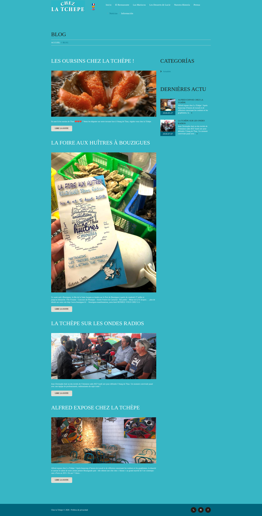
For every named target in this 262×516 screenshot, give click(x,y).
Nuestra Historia (182, 5)
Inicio (108, 5)
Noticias (113, 13)
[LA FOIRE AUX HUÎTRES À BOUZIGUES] (103, 222)
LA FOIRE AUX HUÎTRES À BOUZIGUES (100, 143)
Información (127, 13)
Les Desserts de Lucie (159, 5)
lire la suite (62, 128)
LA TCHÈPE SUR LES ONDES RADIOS (97, 323)
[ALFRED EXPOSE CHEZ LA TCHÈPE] (103, 440)
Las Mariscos (139, 5)
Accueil (55, 42)
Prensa (197, 5)
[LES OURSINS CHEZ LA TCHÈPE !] (103, 94)
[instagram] (201, 510)
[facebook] (208, 510)
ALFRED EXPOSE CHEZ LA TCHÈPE (95, 407)
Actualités (167, 71)
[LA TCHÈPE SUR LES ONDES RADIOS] (103, 356)
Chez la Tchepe (57, 510)
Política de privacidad (79, 510)
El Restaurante (122, 5)
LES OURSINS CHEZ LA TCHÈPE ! (92, 61)
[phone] (193, 510)
